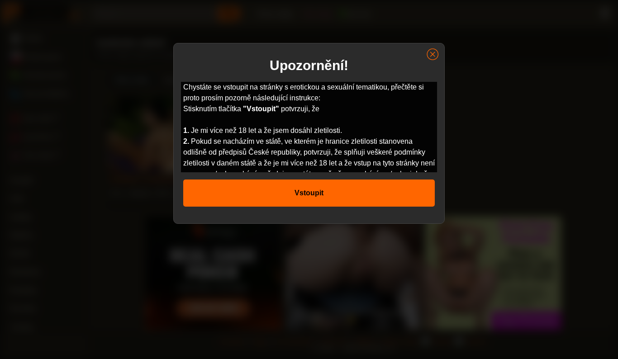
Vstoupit (309, 193)
